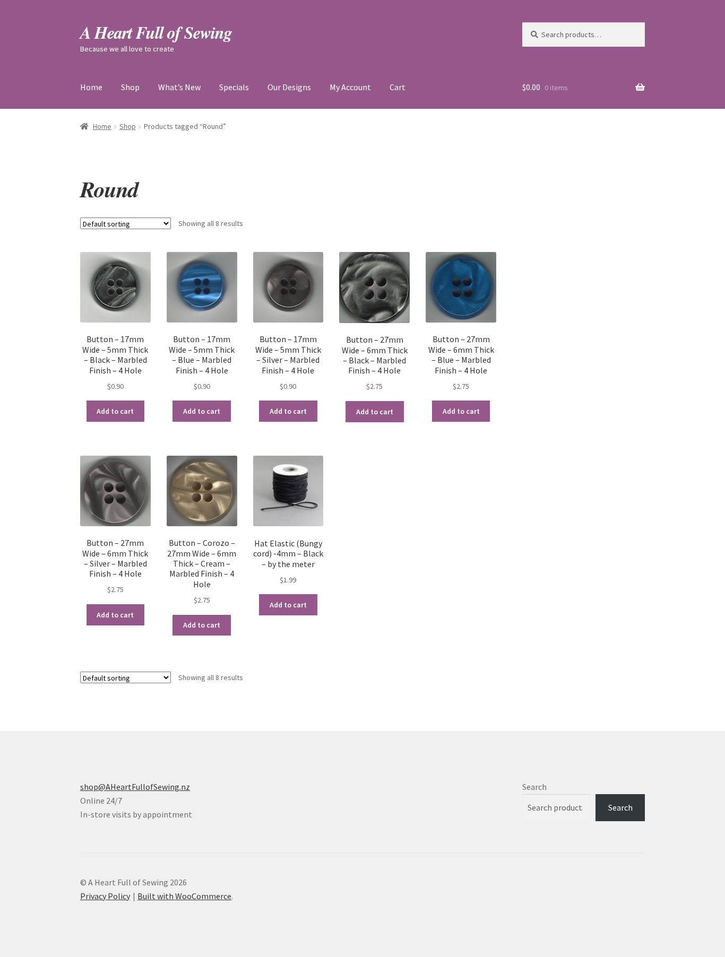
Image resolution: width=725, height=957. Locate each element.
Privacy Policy (105, 896)
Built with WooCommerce (184, 896)
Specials (234, 87)
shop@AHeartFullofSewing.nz (135, 786)
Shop (130, 87)
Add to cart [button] (115, 411)
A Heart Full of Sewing (156, 32)
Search (534, 786)
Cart (397, 87)
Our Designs (289, 87)
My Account (350, 87)
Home (91, 87)
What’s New (179, 87)
